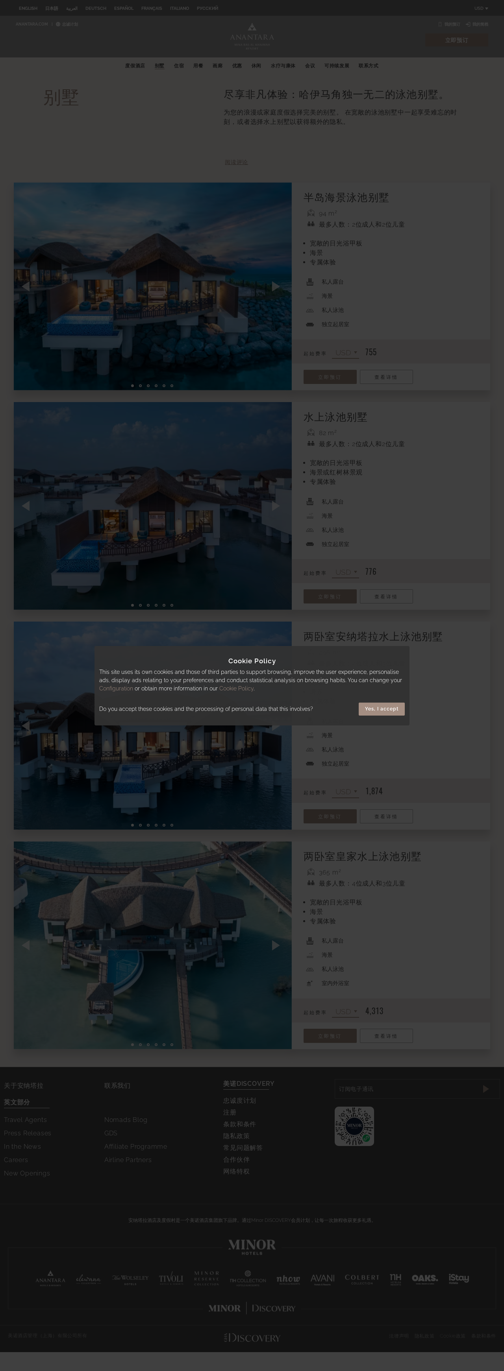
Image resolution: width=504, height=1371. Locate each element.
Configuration (116, 688)
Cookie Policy (236, 688)
